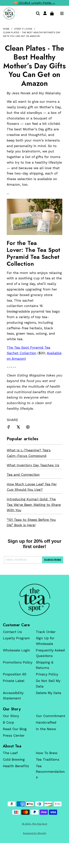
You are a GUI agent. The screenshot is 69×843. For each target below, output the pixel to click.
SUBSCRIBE (52, 559)
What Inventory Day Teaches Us (33, 465)
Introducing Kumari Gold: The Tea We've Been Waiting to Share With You (34, 504)
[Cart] (52, 13)
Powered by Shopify (34, 833)
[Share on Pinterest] (28, 428)
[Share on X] (18, 428)
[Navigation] (62, 13)
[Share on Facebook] (8, 428)
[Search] (38, 13)
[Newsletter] (34, 599)
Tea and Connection (23, 474)
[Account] (45, 13)
